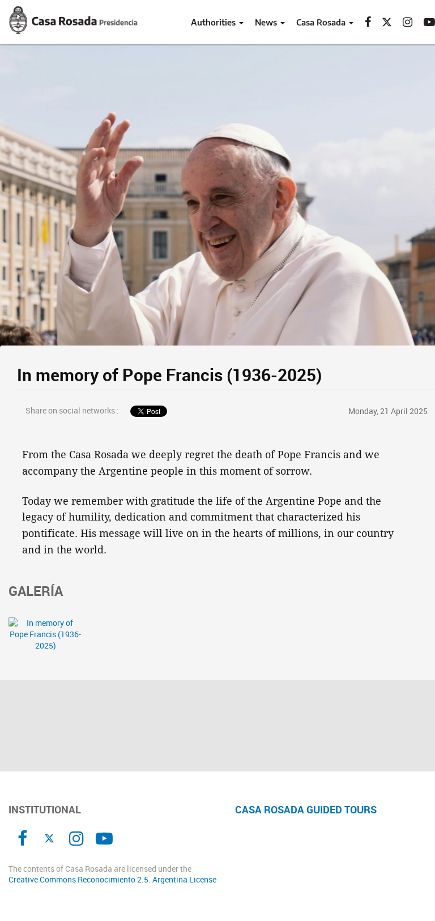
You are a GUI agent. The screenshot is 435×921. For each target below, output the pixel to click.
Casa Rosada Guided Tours (306, 809)
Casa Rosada (322, 22)
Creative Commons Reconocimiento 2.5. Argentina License (112, 880)
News (267, 22)
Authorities (214, 22)
